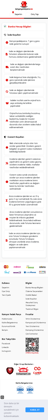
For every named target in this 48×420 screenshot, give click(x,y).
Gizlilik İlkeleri (31, 295)
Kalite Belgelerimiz (10, 322)
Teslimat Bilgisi (32, 309)
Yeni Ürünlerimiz (32, 326)
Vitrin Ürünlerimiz (33, 319)
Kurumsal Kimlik (8, 326)
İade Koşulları (31, 299)
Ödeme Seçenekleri (34, 291)
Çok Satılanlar (32, 334)
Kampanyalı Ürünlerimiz (36, 322)
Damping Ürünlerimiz (35, 330)
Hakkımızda (7, 319)
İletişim (5, 330)
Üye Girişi (6, 291)
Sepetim (5, 287)
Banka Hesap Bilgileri (34, 287)
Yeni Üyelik (6, 295)
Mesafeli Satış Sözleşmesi (32, 304)
